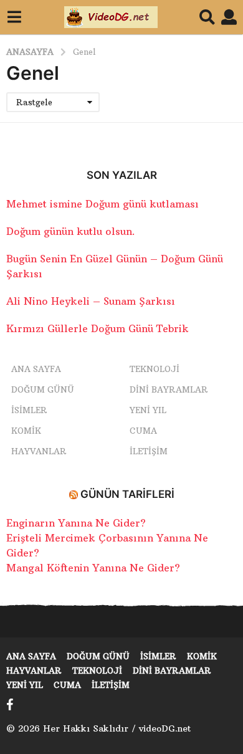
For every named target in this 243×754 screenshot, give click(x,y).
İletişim (149, 451)
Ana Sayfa (36, 369)
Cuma (143, 431)
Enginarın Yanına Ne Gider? (76, 523)
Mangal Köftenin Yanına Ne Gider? (93, 567)
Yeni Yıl (148, 410)
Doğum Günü (42, 389)
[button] (14, 17)
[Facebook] (10, 705)
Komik (26, 431)
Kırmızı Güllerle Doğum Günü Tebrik (97, 328)
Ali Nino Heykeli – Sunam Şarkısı (90, 301)
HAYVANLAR (39, 451)
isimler (29, 410)
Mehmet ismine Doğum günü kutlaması (102, 204)
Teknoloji (154, 369)
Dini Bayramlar (169, 389)
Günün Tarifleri (127, 494)
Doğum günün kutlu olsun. (70, 231)
